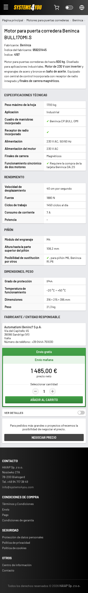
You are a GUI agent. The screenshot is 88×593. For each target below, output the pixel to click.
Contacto (8, 570)
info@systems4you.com (18, 487)
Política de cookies (14, 548)
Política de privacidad (16, 542)
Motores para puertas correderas (47, 20)
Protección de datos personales (22, 537)
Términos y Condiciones (18, 504)
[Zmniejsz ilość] (35, 391)
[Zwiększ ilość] (52, 391)
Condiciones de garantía (18, 520)
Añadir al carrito (44, 400)
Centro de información (17, 565)
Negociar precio (44, 437)
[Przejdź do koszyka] (56, 7)
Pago (5, 515)
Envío (5, 509)
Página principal (12, 20)
